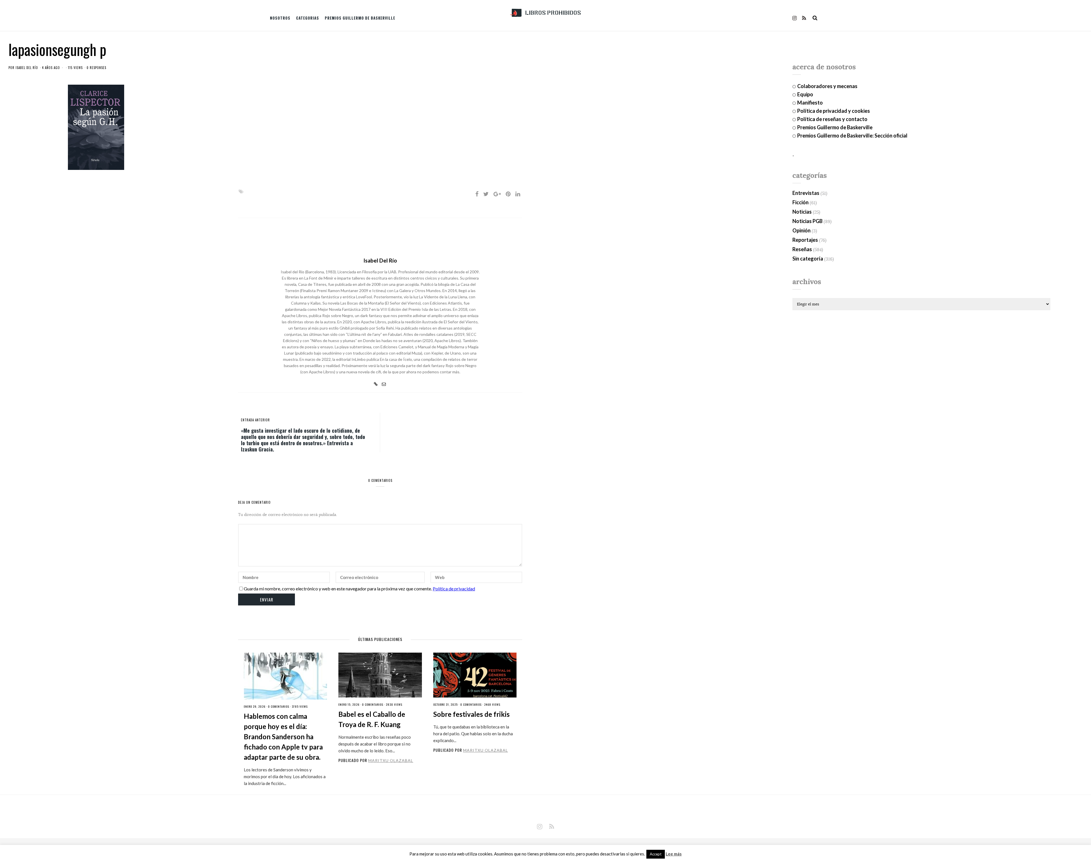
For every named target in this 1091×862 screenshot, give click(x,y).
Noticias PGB (807, 221)
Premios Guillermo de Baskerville (360, 18)
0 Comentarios (278, 706)
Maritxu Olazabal (390, 760)
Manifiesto (810, 102)
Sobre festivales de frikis (471, 714)
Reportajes (805, 240)
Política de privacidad (454, 588)
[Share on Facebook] (476, 193)
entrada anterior (255, 420)
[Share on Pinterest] (508, 193)
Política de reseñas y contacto (832, 119)
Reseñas (802, 249)
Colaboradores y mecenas (827, 86)
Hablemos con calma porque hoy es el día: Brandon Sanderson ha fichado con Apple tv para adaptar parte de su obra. (283, 736)
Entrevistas (805, 193)
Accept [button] (655, 854)
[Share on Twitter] (486, 193)
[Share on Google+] (497, 193)
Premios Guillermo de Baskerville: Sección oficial (852, 135)
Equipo (805, 94)
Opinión (801, 230)
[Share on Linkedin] (517, 193)
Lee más (674, 854)
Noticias (802, 212)
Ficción (800, 202)
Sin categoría (807, 258)
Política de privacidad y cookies (833, 111)
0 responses (96, 67)
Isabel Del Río (27, 67)
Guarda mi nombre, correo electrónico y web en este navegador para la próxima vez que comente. (338, 588)
